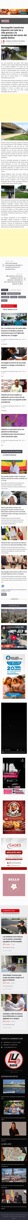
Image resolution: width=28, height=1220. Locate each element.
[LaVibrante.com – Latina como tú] (5, 20)
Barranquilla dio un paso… (9, 947)
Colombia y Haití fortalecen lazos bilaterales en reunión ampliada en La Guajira (13, 1016)
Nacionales (22, 297)
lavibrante (13, 297)
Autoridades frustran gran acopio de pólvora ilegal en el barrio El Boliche (13, 977)
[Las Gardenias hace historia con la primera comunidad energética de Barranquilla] (14, 925)
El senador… (4, 410)
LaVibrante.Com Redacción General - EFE (12, 339)
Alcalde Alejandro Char (14, 293)
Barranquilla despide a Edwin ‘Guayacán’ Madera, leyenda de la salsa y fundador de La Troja (14, 478)
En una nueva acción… (8, 986)
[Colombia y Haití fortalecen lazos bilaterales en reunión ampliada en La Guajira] (14, 1002)
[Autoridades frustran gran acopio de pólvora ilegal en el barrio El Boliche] (14, 964)
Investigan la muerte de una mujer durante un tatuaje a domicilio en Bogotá (13, 365)
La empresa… (4, 344)
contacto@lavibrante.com (10, 1047)
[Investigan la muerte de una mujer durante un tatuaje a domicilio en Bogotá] (14, 353)
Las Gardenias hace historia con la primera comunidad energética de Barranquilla (13, 939)
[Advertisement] (14, 108)
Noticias (4, 300)
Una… (2, 376)
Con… (2, 445)
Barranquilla (5, 297)
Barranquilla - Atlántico (15, 290)
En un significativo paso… (9, 1024)
